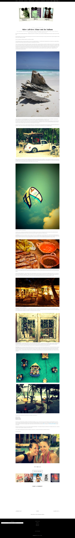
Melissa (37, 524)
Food (35, 31)
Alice (37, 522)
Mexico (56, 31)
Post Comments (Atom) (40, 514)
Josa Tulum (51, 31)
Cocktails (31, 31)
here (43, 423)
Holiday (47, 31)
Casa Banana (19, 31)
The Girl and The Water (52, 423)
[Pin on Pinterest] (34, 466)
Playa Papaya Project (33, 32)
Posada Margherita (42, 32)
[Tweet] (37, 466)
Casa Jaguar (25, 31)
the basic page (39, 535)
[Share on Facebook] (36, 466)
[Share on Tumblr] (38, 466)
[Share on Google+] (40, 466)
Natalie (37, 525)
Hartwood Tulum (41, 31)
